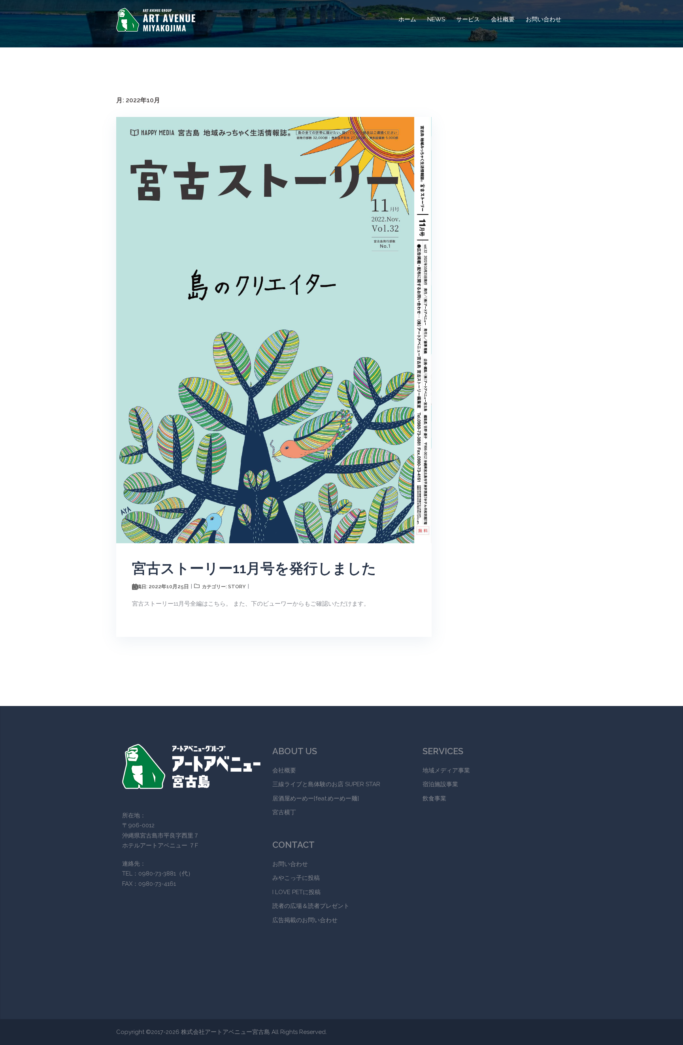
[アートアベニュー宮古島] (155, 19)
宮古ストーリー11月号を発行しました (254, 568)
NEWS (436, 19)
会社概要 (503, 19)
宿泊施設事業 (440, 784)
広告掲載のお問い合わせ (305, 920)
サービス (468, 19)
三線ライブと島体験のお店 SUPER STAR (326, 784)
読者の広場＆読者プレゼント (310, 905)
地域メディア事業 (446, 770)
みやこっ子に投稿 (296, 877)
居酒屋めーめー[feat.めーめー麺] (315, 798)
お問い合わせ (543, 19)
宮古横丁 (284, 812)
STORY (237, 586)
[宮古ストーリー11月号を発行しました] (274, 329)
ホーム (407, 19)
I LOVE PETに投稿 (296, 892)
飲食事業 (434, 798)
